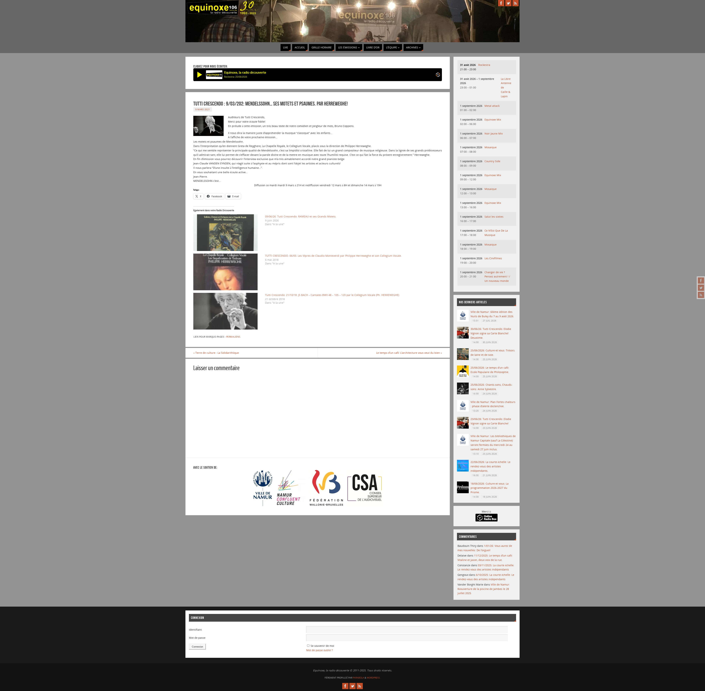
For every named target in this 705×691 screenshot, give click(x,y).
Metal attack (492, 106)
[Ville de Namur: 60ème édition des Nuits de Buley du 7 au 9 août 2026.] (463, 320)
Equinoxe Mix (493, 119)
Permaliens (233, 336)
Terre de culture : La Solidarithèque (216, 352)
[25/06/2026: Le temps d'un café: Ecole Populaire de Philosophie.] (463, 376)
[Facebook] (701, 280)
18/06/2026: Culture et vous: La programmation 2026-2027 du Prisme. (490, 488)
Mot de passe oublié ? (319, 650)
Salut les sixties (494, 216)
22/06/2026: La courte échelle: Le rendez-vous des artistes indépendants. (490, 466)
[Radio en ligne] (438, 75)
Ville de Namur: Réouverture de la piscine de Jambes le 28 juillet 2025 (484, 589)
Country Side (492, 161)
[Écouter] (199, 74)
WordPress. (373, 677)
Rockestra (484, 65)
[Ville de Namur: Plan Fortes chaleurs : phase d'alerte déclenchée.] (463, 410)
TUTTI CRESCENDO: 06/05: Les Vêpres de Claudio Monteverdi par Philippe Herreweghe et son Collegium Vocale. (333, 255)
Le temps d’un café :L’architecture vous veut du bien (409, 352)
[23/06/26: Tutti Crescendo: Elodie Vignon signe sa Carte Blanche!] (463, 427)
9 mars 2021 (202, 109)
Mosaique (491, 147)
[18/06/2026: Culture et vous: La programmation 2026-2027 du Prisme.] (463, 492)
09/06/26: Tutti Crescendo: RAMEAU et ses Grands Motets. (300, 216)
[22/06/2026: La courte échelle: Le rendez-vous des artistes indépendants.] (463, 470)
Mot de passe (197, 637)
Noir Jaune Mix (494, 133)
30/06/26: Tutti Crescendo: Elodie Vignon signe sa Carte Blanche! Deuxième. (491, 333)
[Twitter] (701, 288)
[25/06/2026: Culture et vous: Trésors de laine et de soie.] (463, 359)
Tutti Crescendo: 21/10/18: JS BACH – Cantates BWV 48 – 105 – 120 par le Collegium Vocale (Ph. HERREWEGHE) (332, 295)
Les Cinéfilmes (493, 258)
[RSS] (701, 295)
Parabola (358, 677)
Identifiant (195, 629)
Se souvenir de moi (322, 646)
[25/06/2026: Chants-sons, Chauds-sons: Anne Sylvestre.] (463, 393)
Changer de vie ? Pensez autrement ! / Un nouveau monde (497, 276)
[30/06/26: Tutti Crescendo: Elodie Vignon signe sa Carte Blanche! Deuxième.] (463, 337)
